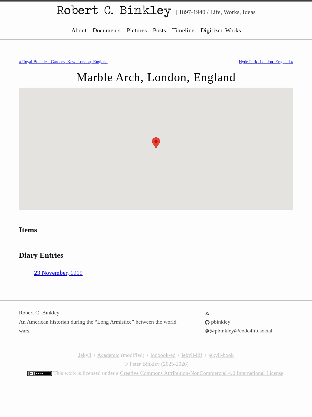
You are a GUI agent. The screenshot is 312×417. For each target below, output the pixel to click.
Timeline (183, 30)
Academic (108, 355)
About (79, 30)
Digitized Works (220, 30)
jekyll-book (221, 355)
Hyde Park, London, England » (266, 62)
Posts (159, 30)
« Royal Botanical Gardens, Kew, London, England (63, 62)
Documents (107, 30)
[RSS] (207, 313)
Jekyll (84, 355)
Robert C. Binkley (114, 10)
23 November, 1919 (58, 272)
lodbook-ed (163, 355)
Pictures (137, 30)
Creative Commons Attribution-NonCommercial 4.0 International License (201, 373)
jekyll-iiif (192, 355)
